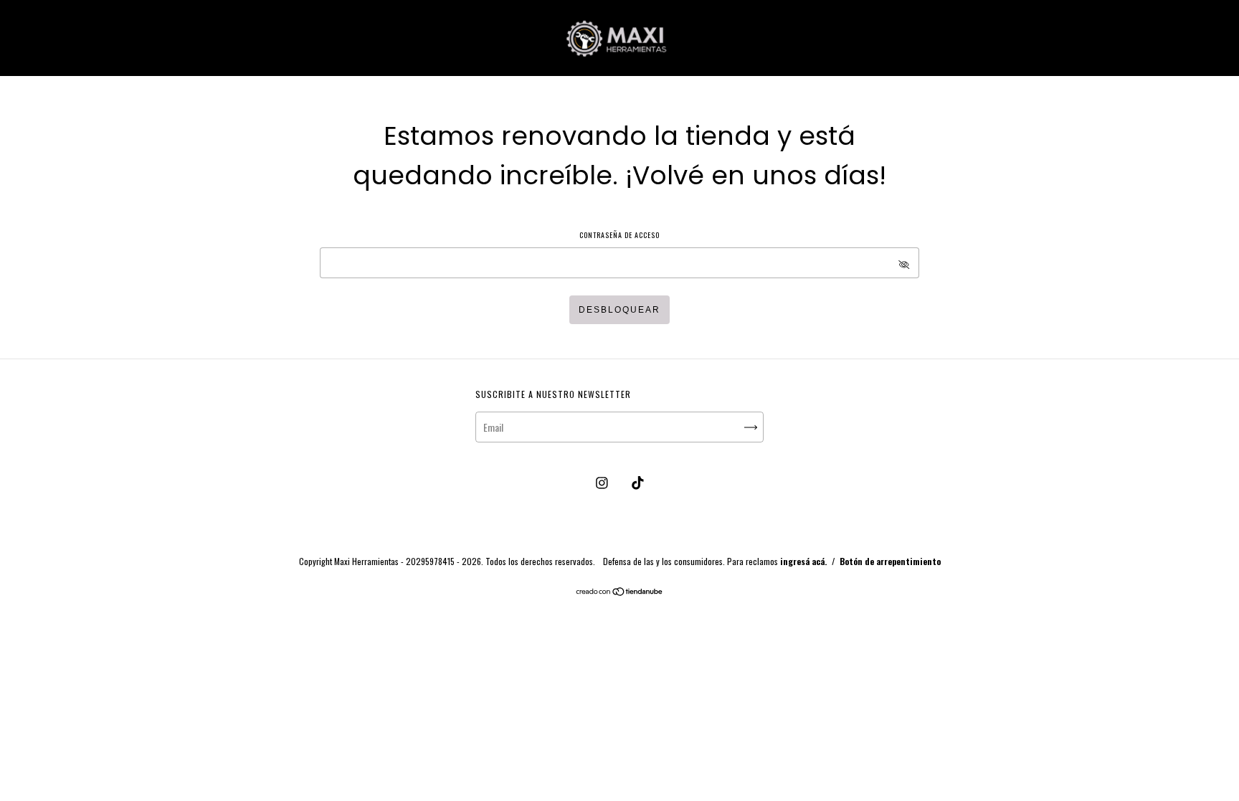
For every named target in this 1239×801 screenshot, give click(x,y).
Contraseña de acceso (619, 234)
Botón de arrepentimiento (890, 561)
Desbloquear (619, 310)
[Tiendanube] (620, 591)
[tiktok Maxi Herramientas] (638, 481)
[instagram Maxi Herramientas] (603, 481)
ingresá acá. (803, 561)
